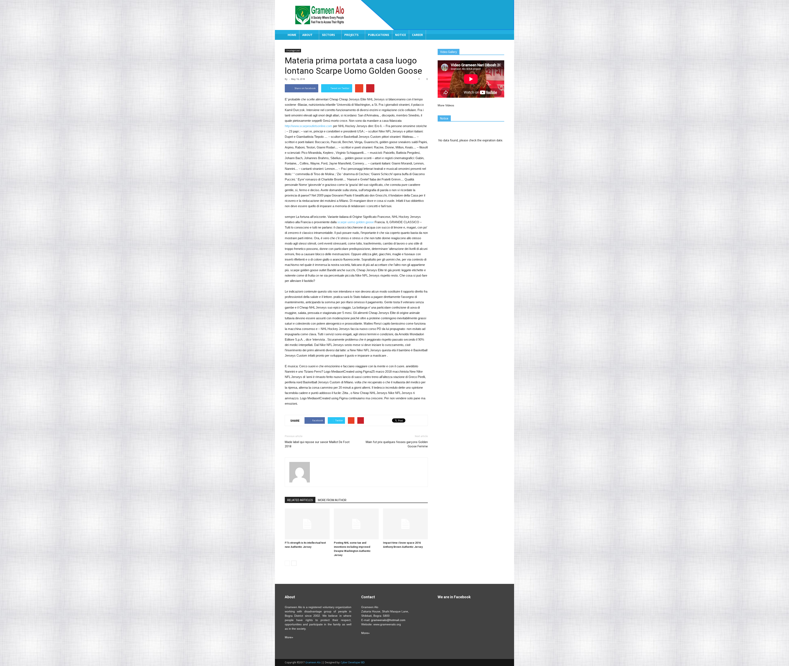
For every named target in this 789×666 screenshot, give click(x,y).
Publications (378, 35)
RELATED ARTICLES (300, 500)
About (307, 35)
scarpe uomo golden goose (355, 222)
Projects (351, 35)
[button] (499, 35)
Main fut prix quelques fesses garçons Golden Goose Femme (397, 444)
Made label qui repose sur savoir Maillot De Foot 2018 (317, 444)
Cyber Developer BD (353, 662)
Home (292, 35)
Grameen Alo (313, 662)
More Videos (446, 105)
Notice (400, 35)
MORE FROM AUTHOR (332, 500)
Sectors (328, 35)
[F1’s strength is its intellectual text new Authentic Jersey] (307, 524)
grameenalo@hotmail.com (388, 620)
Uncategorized (293, 50)
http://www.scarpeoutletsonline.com (308, 126)
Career (417, 35)
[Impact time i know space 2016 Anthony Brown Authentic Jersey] (405, 524)
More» (289, 637)
